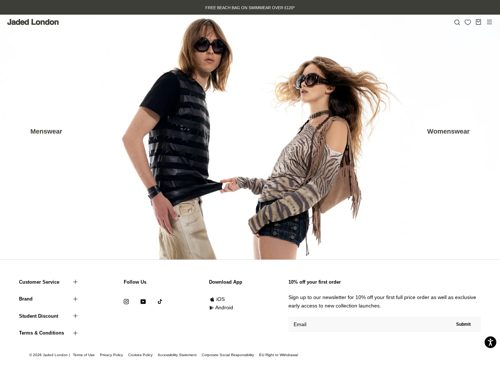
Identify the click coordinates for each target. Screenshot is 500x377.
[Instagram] (126, 301)
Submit (463, 324)
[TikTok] (160, 301)
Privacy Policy (111, 355)
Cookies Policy (140, 355)
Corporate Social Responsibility (228, 355)
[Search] (457, 22)
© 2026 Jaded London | (50, 355)
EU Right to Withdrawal (278, 355)
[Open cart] (478, 22)
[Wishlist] (468, 22)
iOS (220, 299)
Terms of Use (84, 355)
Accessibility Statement (177, 355)
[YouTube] (143, 301)
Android (224, 307)
